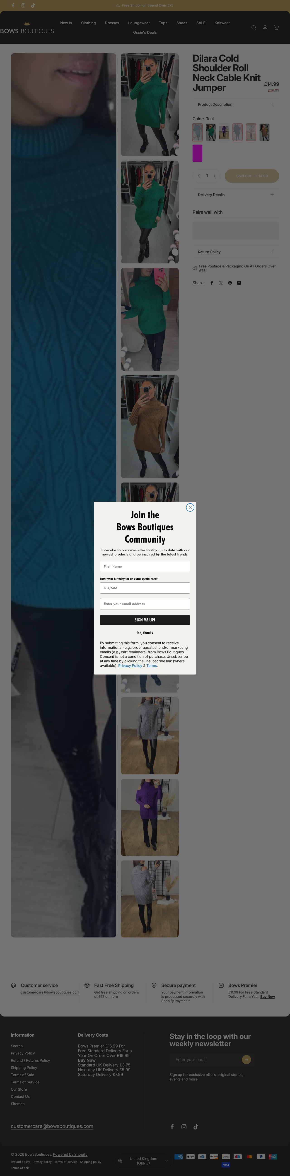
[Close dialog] (190, 507)
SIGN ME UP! (145, 620)
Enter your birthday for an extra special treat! (129, 579)
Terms (151, 665)
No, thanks (145, 632)
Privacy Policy (130, 665)
